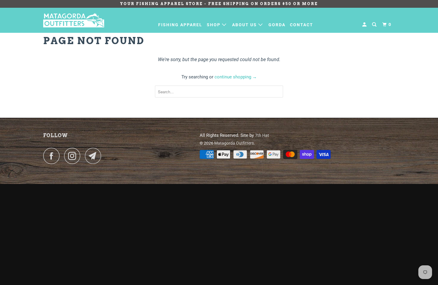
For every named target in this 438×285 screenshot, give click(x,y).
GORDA (276, 24)
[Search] (375, 24)
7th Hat (262, 135)
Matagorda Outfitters (234, 143)
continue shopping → (236, 77)
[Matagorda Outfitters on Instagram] (74, 156)
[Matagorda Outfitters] (73, 20)
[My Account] (365, 24)
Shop (214, 24)
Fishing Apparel (180, 24)
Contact (301, 24)
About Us (245, 24)
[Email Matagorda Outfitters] (95, 156)
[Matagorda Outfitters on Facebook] (53, 156)
